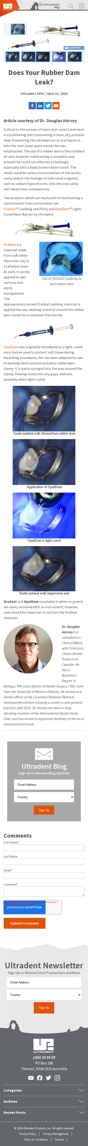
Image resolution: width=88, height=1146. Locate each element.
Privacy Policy (27, 1134)
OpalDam (62, 209)
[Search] (71, 6)
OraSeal (10, 209)
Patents (59, 1139)
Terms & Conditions (36, 1139)
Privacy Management (56, 1134)
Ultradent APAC (33, 93)
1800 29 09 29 (44, 1057)
